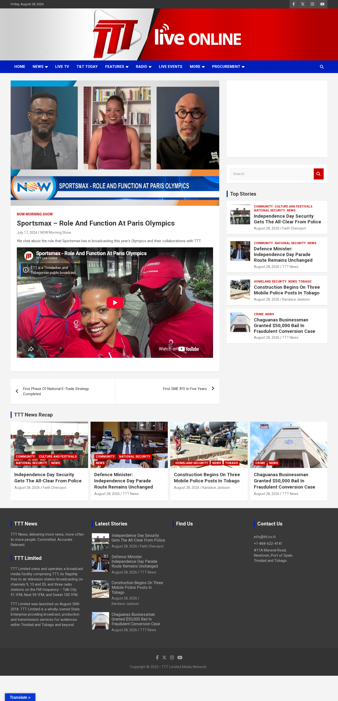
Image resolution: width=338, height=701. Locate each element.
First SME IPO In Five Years (185, 389)
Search (319, 174)
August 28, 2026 (266, 228)
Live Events (170, 66)
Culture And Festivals (293, 206)
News (38, 66)
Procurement (226, 66)
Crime (259, 314)
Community (263, 206)
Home (19, 66)
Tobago (305, 281)
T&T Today (87, 66)
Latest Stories (111, 524)
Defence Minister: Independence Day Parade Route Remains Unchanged (283, 254)
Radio (141, 66)
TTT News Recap (33, 415)
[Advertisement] (277, 119)
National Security (269, 210)
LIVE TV (62, 66)
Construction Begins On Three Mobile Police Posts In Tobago (287, 290)
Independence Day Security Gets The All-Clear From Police (287, 219)
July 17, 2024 (27, 232)
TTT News (290, 267)
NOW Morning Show (35, 214)
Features (114, 66)
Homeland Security (270, 281)
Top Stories (243, 194)
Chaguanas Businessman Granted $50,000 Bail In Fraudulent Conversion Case (284, 325)
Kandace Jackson (296, 299)
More (195, 66)
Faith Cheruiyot (294, 228)
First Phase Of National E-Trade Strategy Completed (56, 391)
